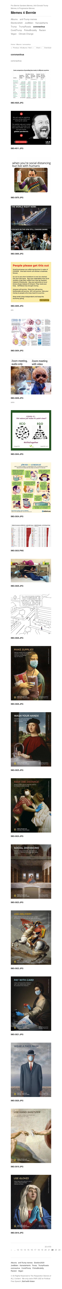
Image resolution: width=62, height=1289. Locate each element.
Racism (42, 30)
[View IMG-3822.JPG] (31, 938)
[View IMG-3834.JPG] (31, 488)
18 (39, 1249)
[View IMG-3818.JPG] (31, 1203)
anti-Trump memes (28, 19)
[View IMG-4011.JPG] (31, 129)
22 (52, 1250)
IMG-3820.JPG (17, 1100)
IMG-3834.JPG (17, 516)
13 (21, 1249)
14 (25, 1249)
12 (18, 1249)
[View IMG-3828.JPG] (31, 615)
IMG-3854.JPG (17, 350)
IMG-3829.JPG (17, 585)
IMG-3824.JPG (17, 836)
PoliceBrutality (30, 30)
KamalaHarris (41, 22)
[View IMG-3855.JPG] (31, 283)
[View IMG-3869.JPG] (31, 229)
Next (30, 48)
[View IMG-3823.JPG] (31, 872)
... (14, 1249)
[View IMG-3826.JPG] (31, 674)
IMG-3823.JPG (17, 902)
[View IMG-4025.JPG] (31, 85)
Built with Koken (28, 1281)
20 (46, 1249)
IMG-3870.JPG (17, 197)
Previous (16, 48)
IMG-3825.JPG (17, 770)
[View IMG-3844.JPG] (31, 431)
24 (59, 1249)
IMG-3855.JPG (17, 305)
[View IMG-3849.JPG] (31, 377)
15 (28, 1249)
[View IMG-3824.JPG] (31, 806)
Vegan (14, 33)
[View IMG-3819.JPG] (31, 1137)
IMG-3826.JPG (17, 704)
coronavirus (39, 26)
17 (35, 1249)
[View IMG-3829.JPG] (31, 571)
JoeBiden (29, 22)
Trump (14, 26)
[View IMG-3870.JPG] (31, 176)
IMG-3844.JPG (17, 454)
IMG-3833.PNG (17, 550)
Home (13, 44)
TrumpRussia (25, 26)
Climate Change (26, 33)
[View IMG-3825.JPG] (31, 740)
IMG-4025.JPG (17, 102)
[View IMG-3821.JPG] (31, 1004)
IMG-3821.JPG (17, 1034)
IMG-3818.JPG (17, 1232)
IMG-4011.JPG (17, 148)
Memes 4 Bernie (23, 12)
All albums (23, 48)
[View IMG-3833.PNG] (31, 536)
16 (32, 1249)
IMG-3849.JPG (17, 398)
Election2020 (17, 22)
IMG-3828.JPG (17, 637)
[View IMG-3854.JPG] (31, 333)
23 (56, 1249)
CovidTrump (16, 30)
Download (47, 48)
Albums (14, 19)
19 (42, 1249)
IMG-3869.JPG (17, 253)
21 (49, 1249)
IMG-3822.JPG (17, 968)
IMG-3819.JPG (17, 1166)
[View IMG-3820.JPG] (31, 1071)
